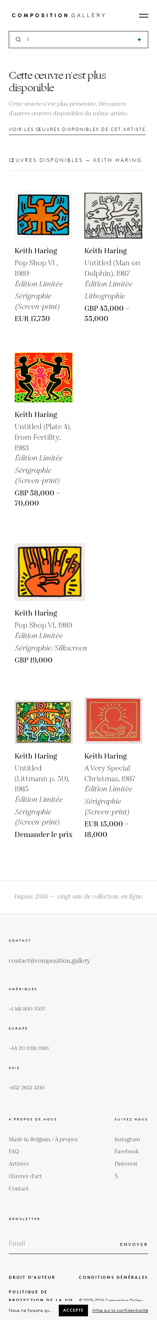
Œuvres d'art (25, 1176)
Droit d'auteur (32, 1277)
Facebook (127, 1151)
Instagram (127, 1139)
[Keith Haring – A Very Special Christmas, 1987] (113, 715)
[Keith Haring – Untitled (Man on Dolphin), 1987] (113, 210)
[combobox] (79, 39)
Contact (19, 1189)
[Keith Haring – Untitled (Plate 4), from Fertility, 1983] (44, 373)
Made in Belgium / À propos (43, 1139)
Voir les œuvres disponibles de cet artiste (77, 129)
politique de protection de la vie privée (41, 1300)
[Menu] (143, 16)
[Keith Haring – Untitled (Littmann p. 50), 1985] (44, 715)
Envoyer (134, 1244)
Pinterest (126, 1164)
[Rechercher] (139, 39)
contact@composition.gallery (49, 961)
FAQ (14, 1151)
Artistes (19, 1164)
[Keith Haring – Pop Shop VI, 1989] (44, 210)
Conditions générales (113, 1277)
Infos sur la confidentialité (120, 1310)
